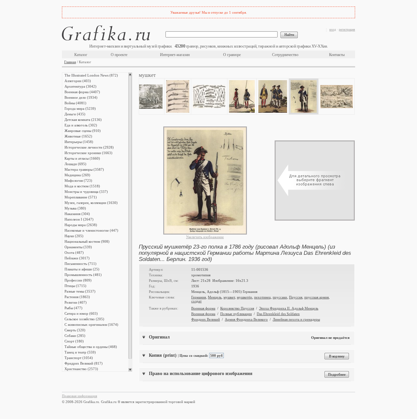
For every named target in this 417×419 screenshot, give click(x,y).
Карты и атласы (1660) (82, 158)
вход (332, 29)
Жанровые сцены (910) (83, 131)
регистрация (347, 29)
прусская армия (316, 297)
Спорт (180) (74, 341)
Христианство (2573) (81, 369)
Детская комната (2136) (83, 120)
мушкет (229, 297)
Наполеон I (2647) (79, 219)
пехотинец (262, 297)
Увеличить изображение (205, 237)
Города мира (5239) (80, 108)
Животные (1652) (78, 136)
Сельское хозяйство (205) (84, 319)
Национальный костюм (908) (87, 241)
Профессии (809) (78, 280)
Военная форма (203, 308)
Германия (198, 297)
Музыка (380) (75, 208)
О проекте (119, 54)
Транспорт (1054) (79, 358)
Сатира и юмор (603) (81, 313)
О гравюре (232, 54)
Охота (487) (74, 252)
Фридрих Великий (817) (84, 363)
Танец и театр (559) (80, 352)
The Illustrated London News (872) (91, 75)
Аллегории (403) (78, 81)
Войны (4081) (75, 103)
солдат (196, 301)
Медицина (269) (77, 175)
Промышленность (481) (83, 275)
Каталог (80, 54)
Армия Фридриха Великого (246, 319)
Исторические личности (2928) (89, 147)
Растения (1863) (77, 297)
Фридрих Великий (205, 319)
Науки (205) (74, 236)
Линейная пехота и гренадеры (296, 319)
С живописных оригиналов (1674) (91, 324)
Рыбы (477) (73, 308)
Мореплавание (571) (81, 197)
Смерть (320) (75, 330)
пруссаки (280, 297)
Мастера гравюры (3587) (84, 169)
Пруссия (295, 297)
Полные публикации (236, 314)
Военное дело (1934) (81, 97)
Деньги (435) (75, 114)
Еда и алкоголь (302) (81, 125)
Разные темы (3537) (80, 291)
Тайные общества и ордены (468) (91, 347)
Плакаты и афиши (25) (82, 269)
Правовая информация (79, 396)
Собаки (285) (75, 336)
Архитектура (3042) (80, 86)
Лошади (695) (75, 164)
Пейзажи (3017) (77, 258)
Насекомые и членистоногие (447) (91, 230)
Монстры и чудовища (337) (86, 192)
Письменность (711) (80, 264)
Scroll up (130, 74)
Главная (70, 62)
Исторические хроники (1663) (88, 153)
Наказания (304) (77, 214)
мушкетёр (244, 297)
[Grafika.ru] (106, 34)
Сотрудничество (285, 54)
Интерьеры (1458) (79, 142)
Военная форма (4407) (82, 92)
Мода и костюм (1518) (82, 186)
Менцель (215, 297)
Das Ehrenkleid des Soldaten (278, 314)
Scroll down (130, 369)
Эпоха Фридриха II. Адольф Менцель (288, 308)
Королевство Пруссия (237, 308)
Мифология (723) (78, 180)
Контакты (337, 54)
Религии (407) (76, 302)
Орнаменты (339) (78, 247)
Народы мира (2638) (81, 225)
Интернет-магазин (175, 54)
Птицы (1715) (75, 286)
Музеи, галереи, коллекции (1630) (91, 203)
